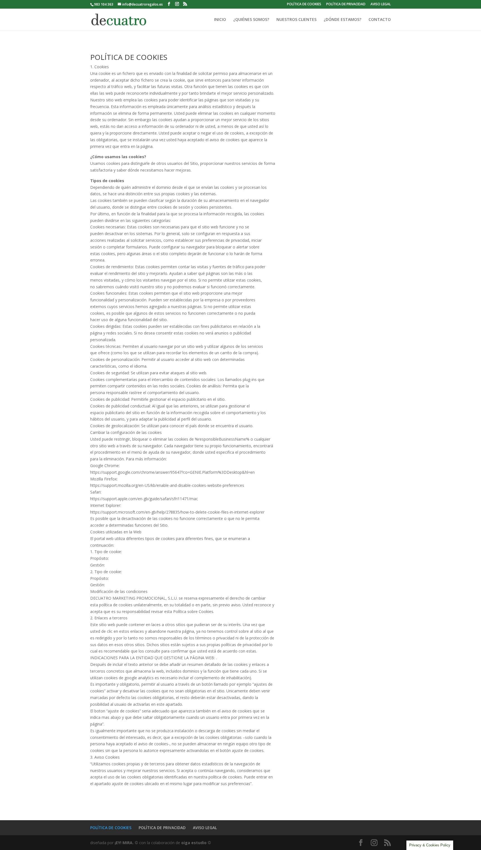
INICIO (220, 20)
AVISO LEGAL (380, 4)
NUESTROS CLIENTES (296, 20)
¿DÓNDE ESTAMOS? (342, 20)
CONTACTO (380, 20)
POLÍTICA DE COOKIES (304, 4)
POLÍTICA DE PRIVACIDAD (345, 4)
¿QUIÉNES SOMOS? (251, 20)
